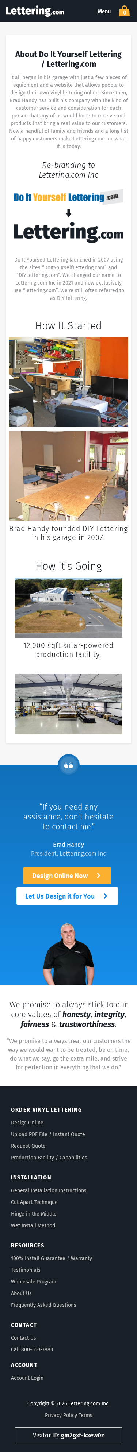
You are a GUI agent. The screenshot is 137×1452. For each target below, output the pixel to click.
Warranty (81, 1258)
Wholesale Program (33, 1282)
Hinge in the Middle (34, 1214)
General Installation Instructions (49, 1191)
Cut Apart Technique (34, 1202)
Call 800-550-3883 (32, 1350)
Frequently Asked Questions (43, 1305)
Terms (85, 1415)
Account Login (27, 1378)
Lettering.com (35, 11)
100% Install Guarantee (38, 1258)
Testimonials (26, 1270)
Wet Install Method (33, 1226)
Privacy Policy (61, 1415)
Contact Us (23, 1338)
